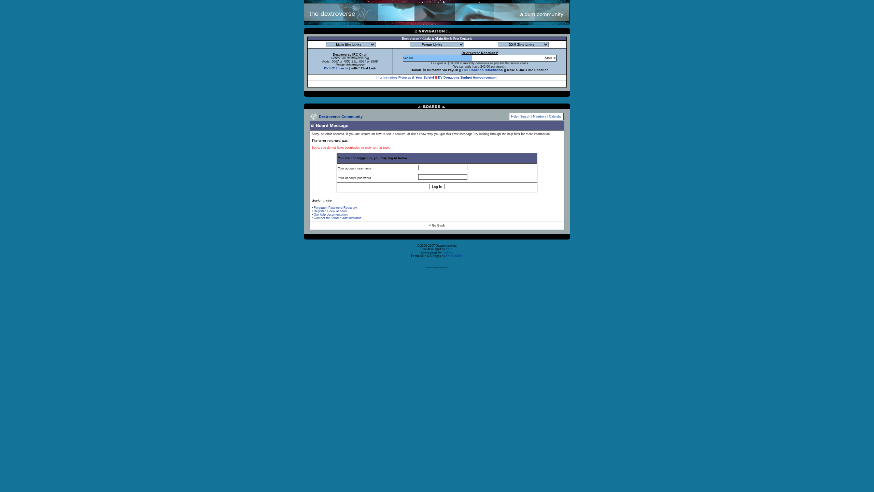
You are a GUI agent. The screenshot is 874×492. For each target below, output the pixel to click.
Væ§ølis (448, 252)
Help (514, 116)
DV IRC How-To (336, 68)
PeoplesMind (454, 256)
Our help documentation (331, 214)
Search (525, 116)
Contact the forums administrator (337, 218)
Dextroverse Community (341, 116)
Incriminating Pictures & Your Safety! (405, 77)
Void (449, 249)
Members (539, 116)
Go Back (438, 225)
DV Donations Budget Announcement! (467, 77)
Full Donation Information (482, 70)
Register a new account (331, 211)
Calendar (555, 116)
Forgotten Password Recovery (335, 207)
